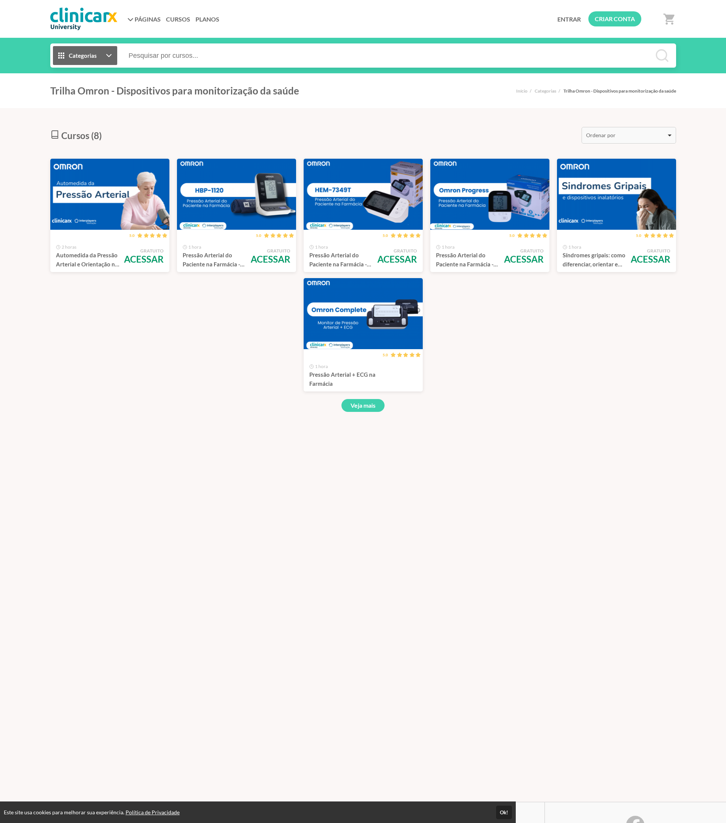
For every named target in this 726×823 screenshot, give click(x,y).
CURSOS (178, 19)
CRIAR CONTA (615, 18)
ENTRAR (569, 19)
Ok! (504, 812)
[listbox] (629, 135)
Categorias (545, 91)
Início (521, 91)
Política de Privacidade (153, 812)
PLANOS (207, 19)
